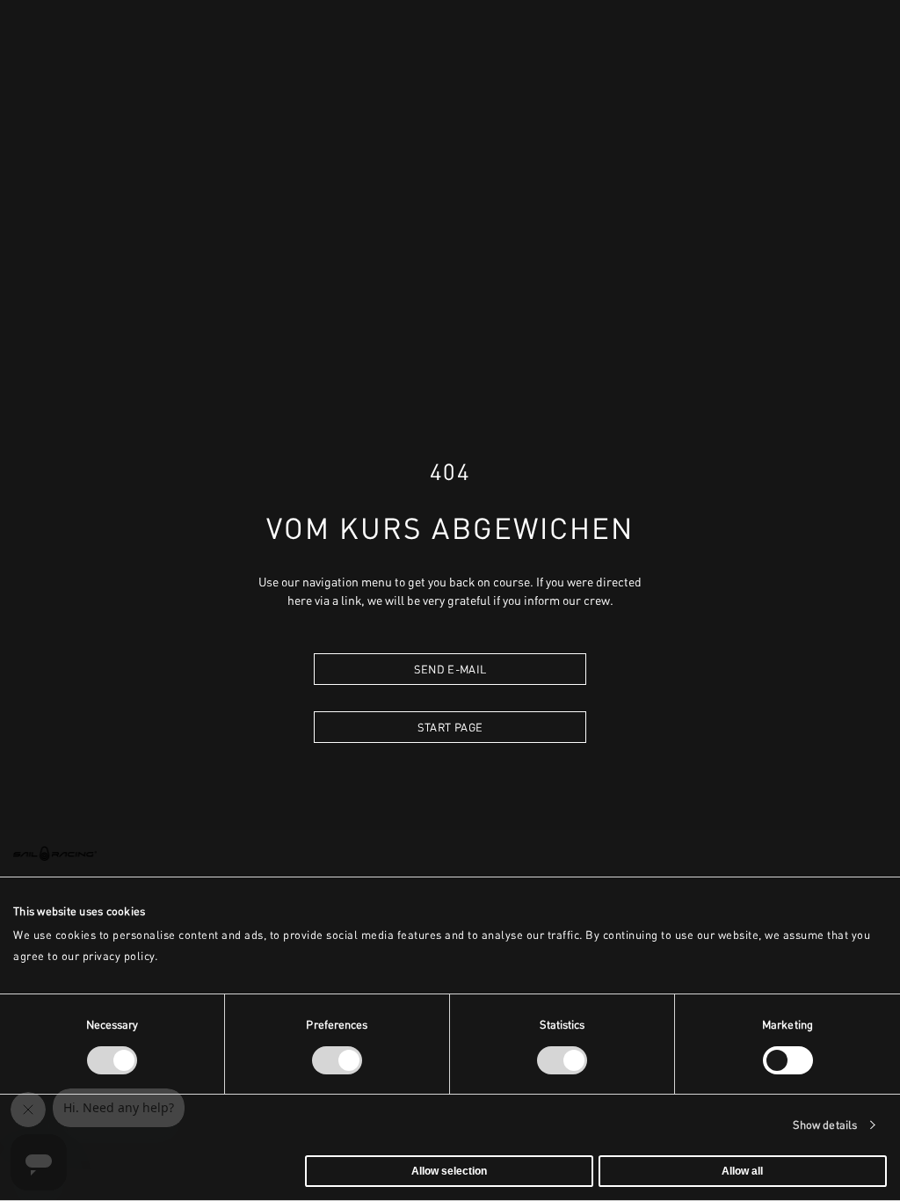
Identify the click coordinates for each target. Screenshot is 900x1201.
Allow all (742, 1171)
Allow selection (449, 1171)
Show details (825, 1125)
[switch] (337, 1060)
